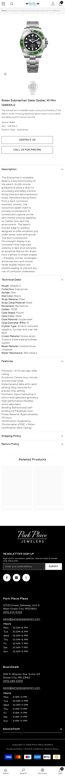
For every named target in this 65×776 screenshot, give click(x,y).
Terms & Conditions (34, 749)
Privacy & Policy (14, 749)
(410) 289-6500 (13, 681)
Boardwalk (11, 666)
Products (13, 11)
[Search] (12, 4)
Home (4, 11)
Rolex (12, 122)
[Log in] (53, 3)
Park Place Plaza (15, 598)
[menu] (3, 4)
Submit (53, 566)
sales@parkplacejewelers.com (21, 619)
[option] (32, 46)
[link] (17, 509)
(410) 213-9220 (12, 612)
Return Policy (51, 749)
